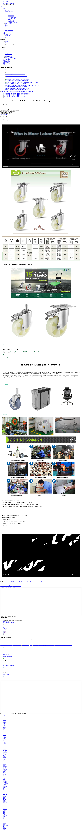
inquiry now (2, 641)
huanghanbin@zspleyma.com (8, 3)
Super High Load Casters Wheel (48, 645)
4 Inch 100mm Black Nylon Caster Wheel (8, 585)
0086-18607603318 (6, 621)
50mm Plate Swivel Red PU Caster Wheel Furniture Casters (16, 80)
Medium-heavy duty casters (13, 22)
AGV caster (10, 19)
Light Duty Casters (11, 20)
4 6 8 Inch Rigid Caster (37, 645)
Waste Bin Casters (11, 18)
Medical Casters (11, 16)
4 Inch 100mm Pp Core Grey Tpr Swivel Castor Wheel (10, 586)
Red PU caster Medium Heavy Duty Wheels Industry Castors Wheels (16, 582)
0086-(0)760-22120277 (7, 656)
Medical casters (8, 27)
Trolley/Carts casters (9, 30)
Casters (6, 13)
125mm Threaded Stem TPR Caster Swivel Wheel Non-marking (17, 89)
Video (4, 32)
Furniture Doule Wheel (67, 645)
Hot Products (2, 644)
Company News (8, 34)
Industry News (8, 35)
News (4, 33)
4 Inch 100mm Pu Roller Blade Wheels (7, 587)
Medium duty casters (9, 28)
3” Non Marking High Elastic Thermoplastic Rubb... (15, 74)
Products (4, 12)
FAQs (4, 36)
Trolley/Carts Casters (12, 17)
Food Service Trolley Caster (27, 645)
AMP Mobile (12, 644)
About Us (5, 9)
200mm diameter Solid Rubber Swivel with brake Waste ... (16, 86)
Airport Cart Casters (9, 31)
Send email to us (3, 114)
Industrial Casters (11, 21)
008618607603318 (6, 674)
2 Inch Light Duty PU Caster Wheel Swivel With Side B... (16, 83)
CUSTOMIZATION (9, 11)
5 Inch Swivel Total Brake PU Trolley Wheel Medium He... (16, 70)
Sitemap (7, 644)
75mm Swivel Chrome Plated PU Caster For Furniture (15, 77)
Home (4, 8)
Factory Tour (7, 10)
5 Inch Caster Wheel (59, 645)
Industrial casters (8, 25)
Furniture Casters (11, 15)
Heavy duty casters (8, 24)
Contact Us (5, 37)
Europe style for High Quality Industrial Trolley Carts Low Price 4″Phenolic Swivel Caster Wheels (23, 581)
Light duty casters (8, 26)
